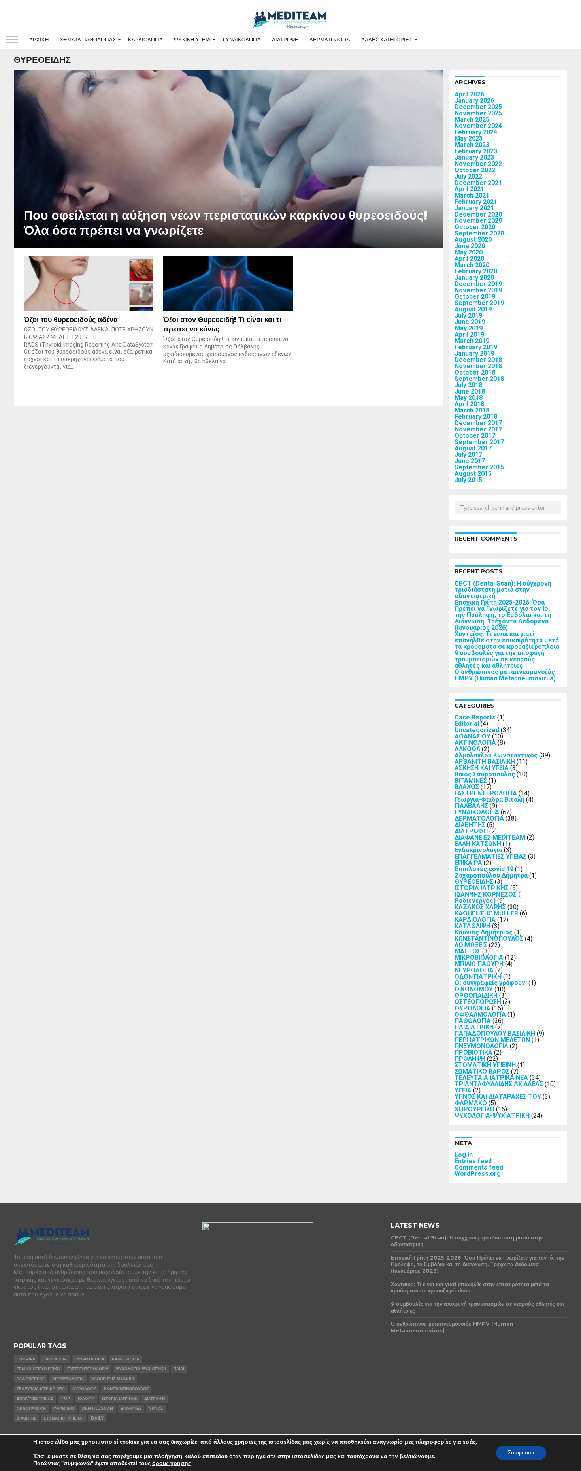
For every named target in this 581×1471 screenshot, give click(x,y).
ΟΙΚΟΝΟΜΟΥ (474, 989)
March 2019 (472, 341)
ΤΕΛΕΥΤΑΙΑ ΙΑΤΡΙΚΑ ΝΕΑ (491, 1077)
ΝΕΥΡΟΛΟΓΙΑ (474, 970)
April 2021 (469, 189)
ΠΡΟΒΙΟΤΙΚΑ (473, 1052)
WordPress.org (478, 1173)
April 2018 (469, 404)
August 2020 (473, 239)
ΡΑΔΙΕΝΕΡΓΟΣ (31, 1378)
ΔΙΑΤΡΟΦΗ (285, 40)
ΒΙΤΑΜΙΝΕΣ (471, 780)
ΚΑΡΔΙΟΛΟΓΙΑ (145, 40)
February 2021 (476, 201)
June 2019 (470, 322)
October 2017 (475, 435)
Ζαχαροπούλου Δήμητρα (491, 875)
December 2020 (478, 214)
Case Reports (475, 717)
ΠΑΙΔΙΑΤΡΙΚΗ (474, 1027)
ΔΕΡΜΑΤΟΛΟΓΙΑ (329, 40)
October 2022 (475, 170)
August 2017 (473, 448)
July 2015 (468, 480)
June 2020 (470, 246)
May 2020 (469, 252)
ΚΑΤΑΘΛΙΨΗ (472, 926)
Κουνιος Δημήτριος (484, 932)
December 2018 (478, 360)
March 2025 (472, 119)
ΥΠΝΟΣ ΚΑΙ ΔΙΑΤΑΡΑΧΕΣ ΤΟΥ (498, 1096)
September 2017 (479, 442)
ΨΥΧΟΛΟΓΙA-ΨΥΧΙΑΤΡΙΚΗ (492, 1115)
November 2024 (478, 126)
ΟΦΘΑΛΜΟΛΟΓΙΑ (480, 1014)
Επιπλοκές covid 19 (484, 869)
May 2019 (469, 328)
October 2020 (475, 227)
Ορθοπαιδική (31, 1408)
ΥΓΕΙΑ (463, 1090)
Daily (97, 1418)
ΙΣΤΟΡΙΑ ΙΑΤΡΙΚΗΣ (482, 888)
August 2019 (473, 309)
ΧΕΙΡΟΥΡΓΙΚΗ (474, 1109)
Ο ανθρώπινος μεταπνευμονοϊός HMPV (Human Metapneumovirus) (505, 675)
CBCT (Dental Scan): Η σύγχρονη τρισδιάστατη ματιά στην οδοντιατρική (503, 590)
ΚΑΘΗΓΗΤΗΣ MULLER (486, 913)
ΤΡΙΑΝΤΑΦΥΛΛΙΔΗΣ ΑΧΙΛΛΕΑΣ (499, 1084)
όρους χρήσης (171, 1463)
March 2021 (472, 195)
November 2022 (478, 164)
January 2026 (474, 100)
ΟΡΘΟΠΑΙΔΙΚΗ (476, 995)
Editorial (467, 723)
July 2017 (468, 454)
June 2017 (470, 461)
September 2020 (479, 233)
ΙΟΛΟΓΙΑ (86, 1398)
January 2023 (474, 157)
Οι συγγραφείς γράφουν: (491, 983)
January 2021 (474, 208)
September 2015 (479, 467)
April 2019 (469, 334)
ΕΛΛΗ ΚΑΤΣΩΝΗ (478, 844)
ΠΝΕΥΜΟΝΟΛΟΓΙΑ (481, 1046)
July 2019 (468, 315)
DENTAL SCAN (97, 1408)
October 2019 (475, 296)
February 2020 (476, 271)
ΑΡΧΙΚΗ (39, 40)
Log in (464, 1154)
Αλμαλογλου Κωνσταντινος (496, 755)
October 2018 (475, 372)
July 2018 (468, 385)
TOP (65, 1398)
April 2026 (469, 94)
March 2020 (472, 265)
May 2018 (469, 397)
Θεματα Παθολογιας (88, 40)
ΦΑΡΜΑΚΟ (471, 1103)
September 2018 (479, 378)
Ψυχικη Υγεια (192, 40)
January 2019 (474, 353)
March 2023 (472, 145)
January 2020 (474, 277)
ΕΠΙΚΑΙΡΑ (468, 862)
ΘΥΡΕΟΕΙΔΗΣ (474, 881)
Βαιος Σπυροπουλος (485, 774)
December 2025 (478, 107)
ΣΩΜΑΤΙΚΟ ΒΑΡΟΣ (482, 1071)
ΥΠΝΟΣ (156, 1408)
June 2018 (470, 391)
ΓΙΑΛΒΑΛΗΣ (471, 806)
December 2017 (478, 423)
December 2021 (478, 182)
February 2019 (476, 347)
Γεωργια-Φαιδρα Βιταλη (489, 799)
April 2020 (469, 258)
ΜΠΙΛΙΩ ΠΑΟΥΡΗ (479, 964)
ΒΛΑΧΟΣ (467, 787)
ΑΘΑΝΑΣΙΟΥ (472, 736)
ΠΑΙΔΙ (179, 1368)
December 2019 (478, 284)
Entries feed (473, 1161)
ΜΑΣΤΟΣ (468, 951)
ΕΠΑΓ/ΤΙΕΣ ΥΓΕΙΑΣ (35, 1398)
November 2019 (478, 290)
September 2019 (479, 303)
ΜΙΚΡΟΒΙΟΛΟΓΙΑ (479, 957)
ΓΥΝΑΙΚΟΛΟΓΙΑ (242, 40)
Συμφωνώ (521, 1452)
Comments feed (479, 1167)
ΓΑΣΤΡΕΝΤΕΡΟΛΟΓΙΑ (486, 793)
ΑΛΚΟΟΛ (467, 749)
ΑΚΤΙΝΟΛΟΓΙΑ (475, 742)
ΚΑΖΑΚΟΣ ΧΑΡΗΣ (480, 907)
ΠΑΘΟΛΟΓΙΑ (473, 1021)
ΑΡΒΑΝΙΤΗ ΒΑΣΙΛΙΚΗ (485, 761)
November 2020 (478, 220)
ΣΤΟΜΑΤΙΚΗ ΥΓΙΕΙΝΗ (485, 1065)
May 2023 (469, 138)
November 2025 (478, 113)
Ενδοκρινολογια (478, 850)
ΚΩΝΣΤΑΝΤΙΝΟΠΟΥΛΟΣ (489, 938)
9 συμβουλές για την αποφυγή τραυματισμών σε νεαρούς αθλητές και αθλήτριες (499, 659)
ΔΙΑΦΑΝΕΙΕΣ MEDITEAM (490, 837)
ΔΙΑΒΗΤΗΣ (470, 825)
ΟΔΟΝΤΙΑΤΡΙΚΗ (478, 976)
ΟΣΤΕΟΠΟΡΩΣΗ (478, 1002)
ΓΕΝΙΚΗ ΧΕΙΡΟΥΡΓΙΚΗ (38, 1368)
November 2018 (478, 366)
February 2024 (476, 132)
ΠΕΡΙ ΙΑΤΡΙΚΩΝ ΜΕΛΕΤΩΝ (492, 1039)
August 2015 (473, 473)
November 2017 (478, 429)
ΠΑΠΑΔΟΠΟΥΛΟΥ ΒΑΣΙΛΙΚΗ (495, 1033)
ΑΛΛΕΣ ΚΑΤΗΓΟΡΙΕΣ (386, 40)
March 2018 (472, 410)
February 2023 (476, 151)
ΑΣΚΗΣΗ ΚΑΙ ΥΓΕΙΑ (482, 768)
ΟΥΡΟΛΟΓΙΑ (472, 1008)
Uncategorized (477, 730)
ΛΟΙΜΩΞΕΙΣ (471, 945)
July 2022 (468, 176)
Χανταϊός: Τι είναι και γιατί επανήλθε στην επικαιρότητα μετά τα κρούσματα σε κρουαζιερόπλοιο (507, 640)
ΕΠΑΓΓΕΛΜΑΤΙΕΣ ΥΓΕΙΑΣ (490, 856)
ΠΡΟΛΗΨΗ (470, 1058)
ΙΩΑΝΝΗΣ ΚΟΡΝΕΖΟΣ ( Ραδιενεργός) (488, 897)
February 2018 (476, 416)
